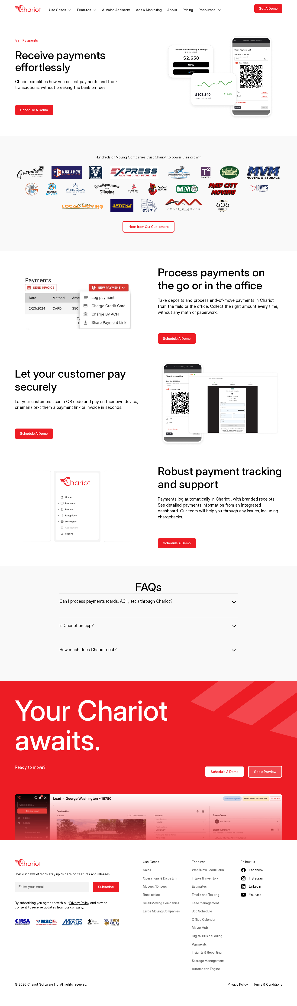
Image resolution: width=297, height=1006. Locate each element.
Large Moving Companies (161, 911)
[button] (60, 10)
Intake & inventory (205, 878)
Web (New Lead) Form (208, 870)
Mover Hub (200, 928)
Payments (199, 944)
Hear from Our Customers (149, 227)
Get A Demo (268, 8)
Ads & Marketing (149, 10)
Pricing (188, 10)
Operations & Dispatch (160, 878)
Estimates (199, 886)
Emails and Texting (205, 895)
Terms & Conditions (267, 984)
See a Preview (265, 772)
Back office (151, 895)
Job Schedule (202, 911)
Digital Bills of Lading (207, 936)
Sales (147, 870)
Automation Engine (206, 969)
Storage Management (208, 961)
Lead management (205, 903)
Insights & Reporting (207, 952)
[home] (28, 8)
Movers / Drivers (155, 886)
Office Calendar (204, 919)
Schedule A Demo (34, 110)
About (172, 10)
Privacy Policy (238, 984)
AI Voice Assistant (116, 10)
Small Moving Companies (161, 903)
